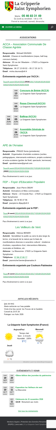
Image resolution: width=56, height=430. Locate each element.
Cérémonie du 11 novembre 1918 (29, 399)
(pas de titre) (9, 304)
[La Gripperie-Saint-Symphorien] (28, 6)
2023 (11, 85)
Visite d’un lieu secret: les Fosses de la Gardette (23, 309)
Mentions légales (13, 422)
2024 (16, 85)
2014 (17, 82)
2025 (21, 85)
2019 (43, 82)
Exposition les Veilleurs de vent (28, 387)
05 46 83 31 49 (31, 15)
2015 (22, 82)
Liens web (19, 424)
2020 (48, 82)
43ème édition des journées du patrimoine (33, 375)
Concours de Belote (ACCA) (34, 90)
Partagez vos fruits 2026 (13, 314)
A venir (11, 82)
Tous (5, 82)
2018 (37, 82)
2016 (27, 168)
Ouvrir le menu (13, 27)
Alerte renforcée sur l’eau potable (17, 306)
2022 (6, 85)
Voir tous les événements (28, 411)
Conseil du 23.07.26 (12, 312)
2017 (32, 82)
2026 (27, 85)
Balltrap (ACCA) (28, 116)
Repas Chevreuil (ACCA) (32, 103)
